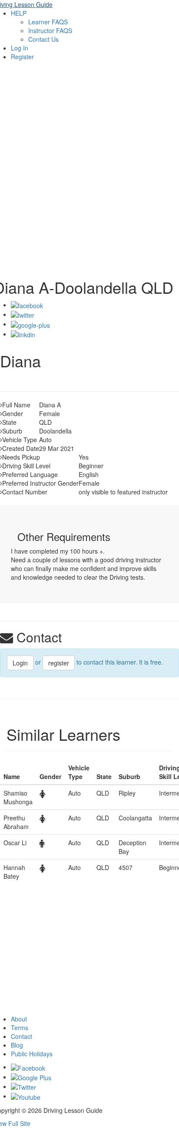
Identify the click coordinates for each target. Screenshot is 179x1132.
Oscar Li (15, 842)
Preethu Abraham (16, 822)
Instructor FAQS (50, 30)
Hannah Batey (14, 871)
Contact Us (43, 39)
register (58, 662)
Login (20, 662)
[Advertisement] (89, 175)
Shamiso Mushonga (18, 797)
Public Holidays (32, 1053)
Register (22, 56)
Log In (19, 48)
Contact (21, 1036)
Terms (19, 1027)
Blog (17, 1045)
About (19, 1018)
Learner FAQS (48, 21)
